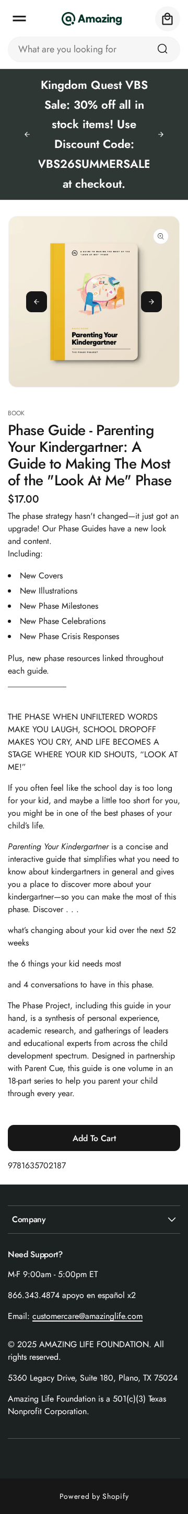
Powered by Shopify (94, 1496)
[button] (19, 18)
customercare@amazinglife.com (87, 1316)
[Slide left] (36, 301)
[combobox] (94, 49)
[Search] (162, 48)
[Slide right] (151, 301)
